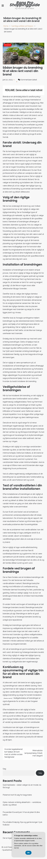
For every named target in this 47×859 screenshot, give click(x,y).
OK (28, 853)
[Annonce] (23, 53)
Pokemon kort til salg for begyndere (17, 795)
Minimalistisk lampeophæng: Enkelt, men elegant (33, 753)
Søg (4, 769)
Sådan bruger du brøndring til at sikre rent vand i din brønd (23, 71)
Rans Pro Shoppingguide (24, 3)
